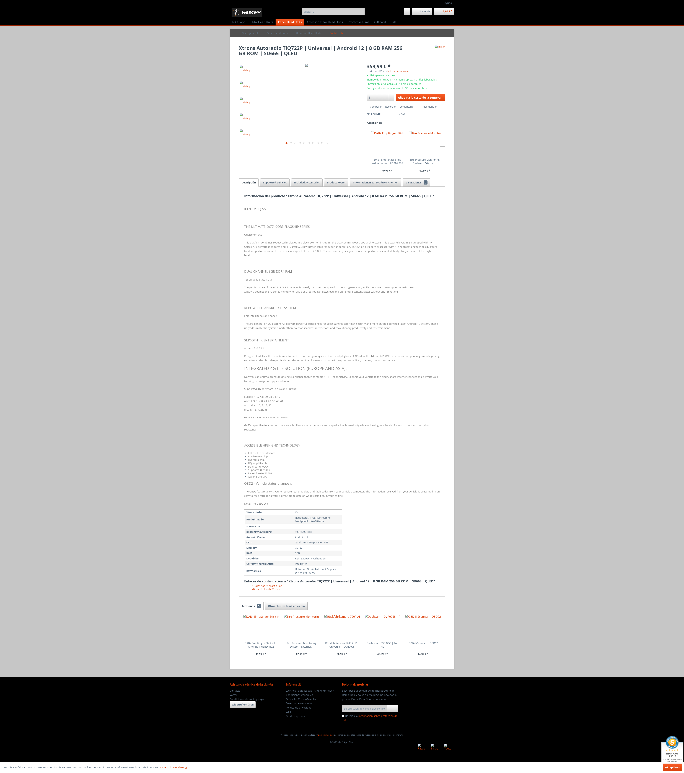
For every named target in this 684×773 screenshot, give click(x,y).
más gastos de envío (398, 70)
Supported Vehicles (275, 182)
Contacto (235, 690)
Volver (233, 695)
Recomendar (429, 106)
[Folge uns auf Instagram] (434, 747)
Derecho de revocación (299, 703)
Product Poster (336, 182)
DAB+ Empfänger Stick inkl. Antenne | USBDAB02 (387, 161)
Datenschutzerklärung (173, 767)
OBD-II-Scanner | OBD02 (423, 643)
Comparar (375, 106)
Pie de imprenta (295, 716)
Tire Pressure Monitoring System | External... (425, 161)
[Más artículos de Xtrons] (440, 51)
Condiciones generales (299, 695)
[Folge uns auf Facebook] (421, 747)
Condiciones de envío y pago (247, 699)
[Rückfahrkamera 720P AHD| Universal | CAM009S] (342, 627)
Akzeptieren (672, 767)
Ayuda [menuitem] (448, 3)
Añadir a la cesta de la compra (419, 98)
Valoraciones (416, 182)
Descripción (249, 182)
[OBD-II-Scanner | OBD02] (423, 627)
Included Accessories (307, 182)
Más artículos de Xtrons (265, 589)
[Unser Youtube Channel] (447, 747)
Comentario (406, 106)
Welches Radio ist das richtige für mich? (310, 690)
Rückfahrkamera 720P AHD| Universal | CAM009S (342, 644)
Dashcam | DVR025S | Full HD (382, 644)
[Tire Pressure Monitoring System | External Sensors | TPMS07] (425, 143)
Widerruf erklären (243, 704)
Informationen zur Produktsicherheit (375, 182)
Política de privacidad (299, 707)
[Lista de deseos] (407, 11)
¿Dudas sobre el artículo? (266, 586)
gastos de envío (326, 734)
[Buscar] (361, 11)
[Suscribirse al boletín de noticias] (392, 708)
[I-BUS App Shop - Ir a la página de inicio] (247, 12)
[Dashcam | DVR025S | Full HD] (382, 627)
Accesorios (251, 606)
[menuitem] (333, 11)
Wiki (288, 712)
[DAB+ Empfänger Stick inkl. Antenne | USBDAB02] (387, 143)
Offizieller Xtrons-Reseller (301, 699)
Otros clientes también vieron (286, 606)
